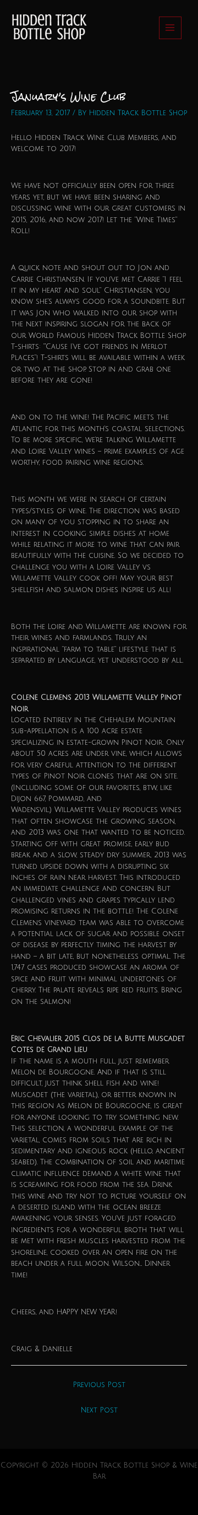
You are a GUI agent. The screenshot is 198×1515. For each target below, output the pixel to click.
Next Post (99, 1410)
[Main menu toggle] (170, 28)
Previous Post (99, 1385)
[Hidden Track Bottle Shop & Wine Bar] (48, 28)
